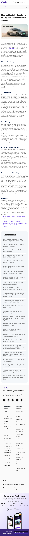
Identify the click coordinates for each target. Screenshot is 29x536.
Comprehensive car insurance (8, 447)
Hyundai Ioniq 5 (11, 48)
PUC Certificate (7, 462)
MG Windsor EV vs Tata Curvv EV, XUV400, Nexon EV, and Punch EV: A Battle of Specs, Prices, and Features (15, 225)
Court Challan (7, 465)
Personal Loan (19, 427)
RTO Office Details (20, 424)
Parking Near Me (20, 419)
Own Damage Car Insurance (8, 459)
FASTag (18, 416)
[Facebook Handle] (8, 400)
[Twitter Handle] (12, 400)
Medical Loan (7, 455)
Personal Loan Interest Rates (7, 451)
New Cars (18, 408)
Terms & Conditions (7, 533)
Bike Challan (19, 473)
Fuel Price (18, 421)
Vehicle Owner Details (19, 435)
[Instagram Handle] (4, 400)
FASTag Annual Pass (7, 432)
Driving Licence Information (7, 427)
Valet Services (7, 423)
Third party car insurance (19, 449)
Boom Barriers (7, 443)
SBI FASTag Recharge (6, 415)
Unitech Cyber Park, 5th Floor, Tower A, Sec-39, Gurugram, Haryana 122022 (14, 488)
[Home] (4, 2)
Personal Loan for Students (20, 458)
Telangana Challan (8, 418)
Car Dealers (7, 440)
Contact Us (6, 408)
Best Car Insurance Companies (19, 463)
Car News (8, 7)
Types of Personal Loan (20, 453)
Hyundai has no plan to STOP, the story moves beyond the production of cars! (14, 217)
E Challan (18, 414)
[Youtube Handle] (21, 400)
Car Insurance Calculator (19, 439)
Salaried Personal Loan (20, 469)
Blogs (5, 411)
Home (3, 7)
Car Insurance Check (19, 444)
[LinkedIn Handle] (17, 400)
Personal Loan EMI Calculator (19, 430)
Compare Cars (7, 438)
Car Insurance (19, 411)
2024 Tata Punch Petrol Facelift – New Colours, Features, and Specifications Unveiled (14, 220)
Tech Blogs (6, 421)
